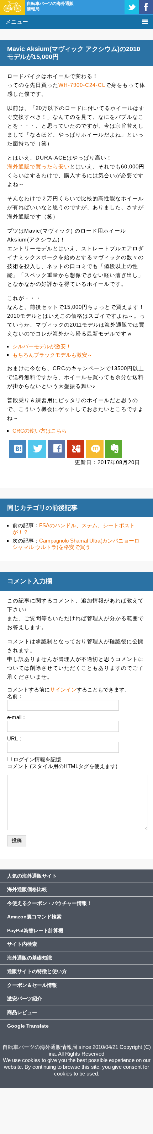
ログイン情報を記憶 (37, 759)
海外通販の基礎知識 (29, 958)
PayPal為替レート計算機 (35, 930)
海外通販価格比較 (27, 889)
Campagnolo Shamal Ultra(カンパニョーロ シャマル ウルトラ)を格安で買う (75, 544)
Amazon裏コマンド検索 (34, 916)
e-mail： (17, 717)
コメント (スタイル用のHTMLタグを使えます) (62, 766)
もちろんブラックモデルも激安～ (52, 355)
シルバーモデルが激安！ (41, 346)
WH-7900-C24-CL (81, 85)
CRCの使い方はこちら (39, 431)
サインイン (63, 689)
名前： (15, 696)
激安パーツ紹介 (24, 998)
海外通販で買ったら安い (38, 166)
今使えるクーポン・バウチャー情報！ (49, 903)
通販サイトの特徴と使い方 (37, 971)
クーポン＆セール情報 (32, 985)
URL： (15, 738)
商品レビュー (22, 1012)
